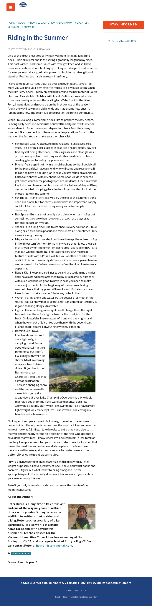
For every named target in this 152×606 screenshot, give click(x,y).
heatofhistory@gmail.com (54, 545)
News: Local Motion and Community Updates (58, 22)
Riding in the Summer (21, 26)
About (22, 22)
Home (11, 22)
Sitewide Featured (21, 553)
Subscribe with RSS (124, 41)
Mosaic (65, 596)
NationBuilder (90, 596)
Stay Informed (123, 24)
